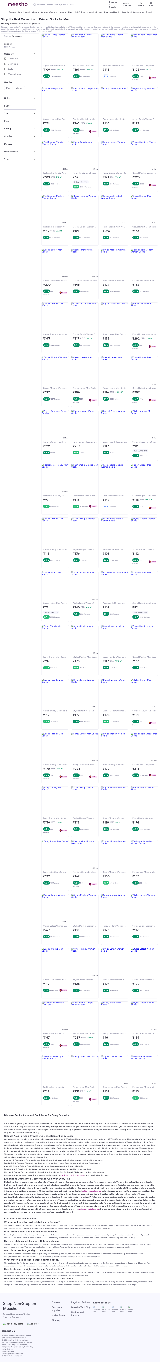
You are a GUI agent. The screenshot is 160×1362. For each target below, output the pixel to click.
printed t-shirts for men (73, 1175)
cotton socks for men (92, 1191)
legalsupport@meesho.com (12, 1353)
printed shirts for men (89, 1209)
